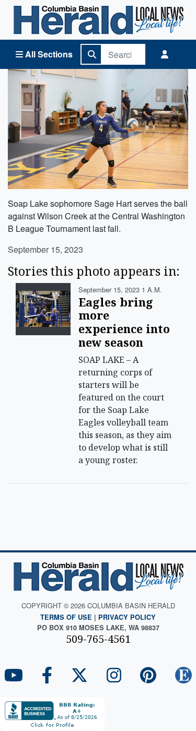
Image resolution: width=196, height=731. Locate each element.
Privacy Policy (127, 617)
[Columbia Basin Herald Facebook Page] (47, 676)
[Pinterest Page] (148, 676)
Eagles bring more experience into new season (124, 322)
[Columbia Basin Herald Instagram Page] (114, 676)
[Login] (164, 54)
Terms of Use (66, 617)
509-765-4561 (98, 639)
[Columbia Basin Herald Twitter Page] (79, 676)
